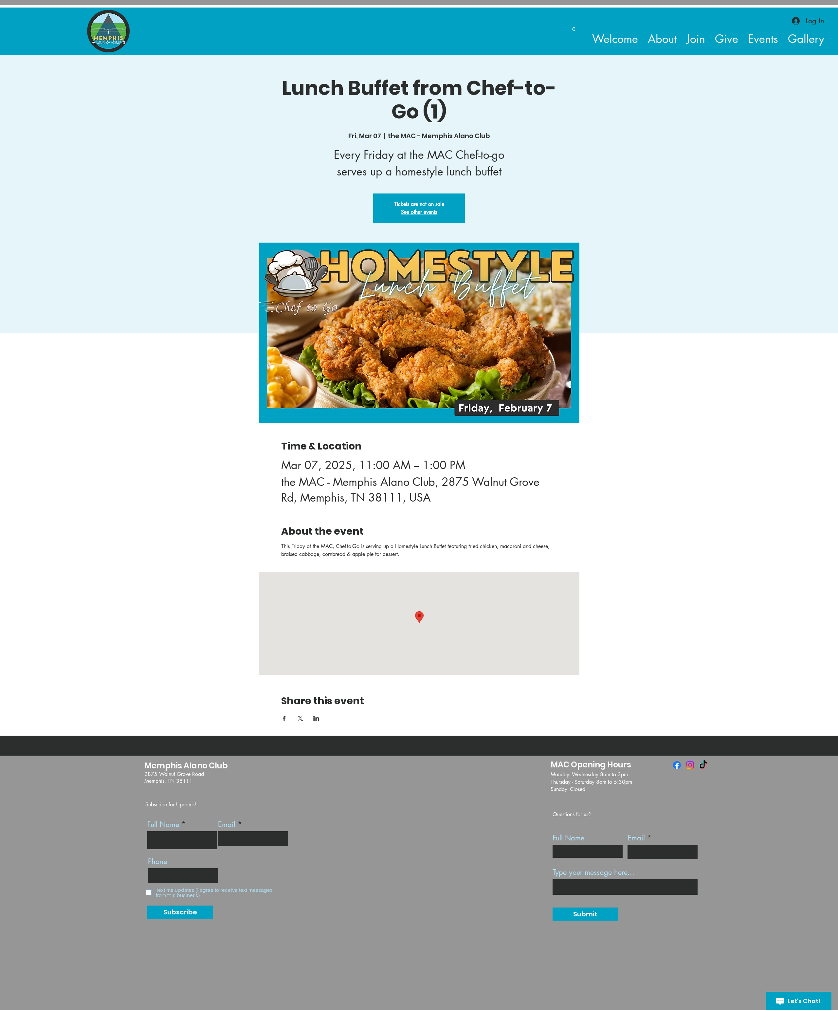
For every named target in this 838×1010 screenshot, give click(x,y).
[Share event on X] (300, 718)
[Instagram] (690, 765)
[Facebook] (677, 765)
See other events (419, 212)
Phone (157, 861)
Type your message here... (593, 872)
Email (226, 824)
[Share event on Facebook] (284, 718)
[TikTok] (703, 765)
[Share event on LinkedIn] (316, 718)
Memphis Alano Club (186, 765)
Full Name (163, 824)
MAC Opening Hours (591, 764)
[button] (573, 27)
